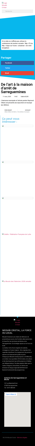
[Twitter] (19, 441)
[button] (31, 4)
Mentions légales (22, 437)
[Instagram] (23, 441)
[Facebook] (12, 441)
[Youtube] (15, 441)
